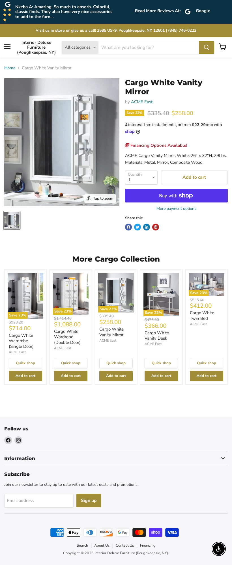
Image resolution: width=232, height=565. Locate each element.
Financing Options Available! (158, 145)
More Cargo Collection (116, 259)
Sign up (89, 500)
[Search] (206, 47)
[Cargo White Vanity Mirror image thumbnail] (12, 220)
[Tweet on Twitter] (137, 227)
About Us (101, 545)
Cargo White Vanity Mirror (111, 332)
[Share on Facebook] (128, 227)
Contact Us (125, 545)
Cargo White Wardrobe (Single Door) (21, 341)
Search (82, 545)
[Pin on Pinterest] (155, 227)
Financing (148, 545)
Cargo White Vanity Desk (157, 335)
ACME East (141, 102)
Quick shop (25, 363)
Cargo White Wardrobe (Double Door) (67, 337)
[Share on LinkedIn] (146, 227)
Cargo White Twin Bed (202, 315)
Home (10, 68)
